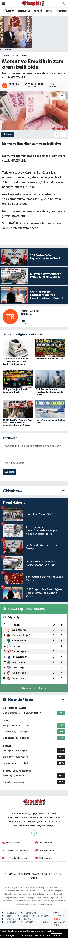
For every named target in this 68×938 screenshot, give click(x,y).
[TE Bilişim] (10, 316)
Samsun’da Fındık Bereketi (50, 359)
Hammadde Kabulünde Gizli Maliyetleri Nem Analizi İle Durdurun (15, 361)
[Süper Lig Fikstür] (63, 699)
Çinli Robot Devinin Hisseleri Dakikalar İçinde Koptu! (49, 392)
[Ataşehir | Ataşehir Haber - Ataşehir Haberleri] (32, 3)
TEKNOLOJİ (55, 874)
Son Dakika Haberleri (16, 858)
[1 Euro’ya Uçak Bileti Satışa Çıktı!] (50, 409)
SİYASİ (38, 11)
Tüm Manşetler (47, 850)
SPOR (48, 11)
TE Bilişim (26, 314)
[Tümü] (63, 490)
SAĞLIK (29, 922)
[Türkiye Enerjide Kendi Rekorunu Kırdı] (18, 378)
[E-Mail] (23, 321)
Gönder (9, 472)
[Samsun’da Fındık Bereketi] (50, 348)
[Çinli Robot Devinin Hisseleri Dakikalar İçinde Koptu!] (50, 378)
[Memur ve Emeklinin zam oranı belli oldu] (34, 110)
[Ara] (63, 4)
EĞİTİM (34, 878)
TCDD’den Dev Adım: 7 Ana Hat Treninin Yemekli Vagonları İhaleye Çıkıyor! (17, 422)
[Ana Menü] (3, 3)
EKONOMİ (24, 11)
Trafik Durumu (46, 842)
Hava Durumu (13, 842)
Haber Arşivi (45, 858)
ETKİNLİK (11, 922)
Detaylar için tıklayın (34, 688)
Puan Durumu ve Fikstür (17, 850)
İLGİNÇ (27, 919)
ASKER (45, 922)
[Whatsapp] (34, 833)
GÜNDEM (8, 11)
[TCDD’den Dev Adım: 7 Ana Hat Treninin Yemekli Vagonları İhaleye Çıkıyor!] (18, 409)
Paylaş (9, 134)
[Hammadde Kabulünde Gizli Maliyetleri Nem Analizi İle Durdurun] (18, 348)
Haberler (7, 56)
